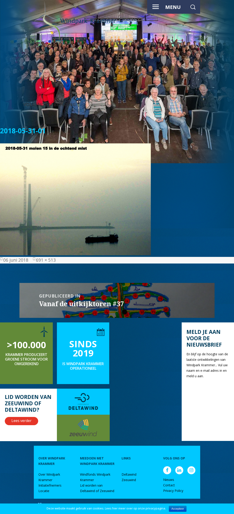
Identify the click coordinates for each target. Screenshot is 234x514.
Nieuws (168, 479)
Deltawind (129, 474)
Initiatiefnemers (49, 485)
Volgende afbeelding (49, 104)
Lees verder (21, 420)
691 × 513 (46, 260)
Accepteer (177, 508)
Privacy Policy (173, 490)
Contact (169, 485)
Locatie (43, 491)
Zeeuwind (129, 480)
